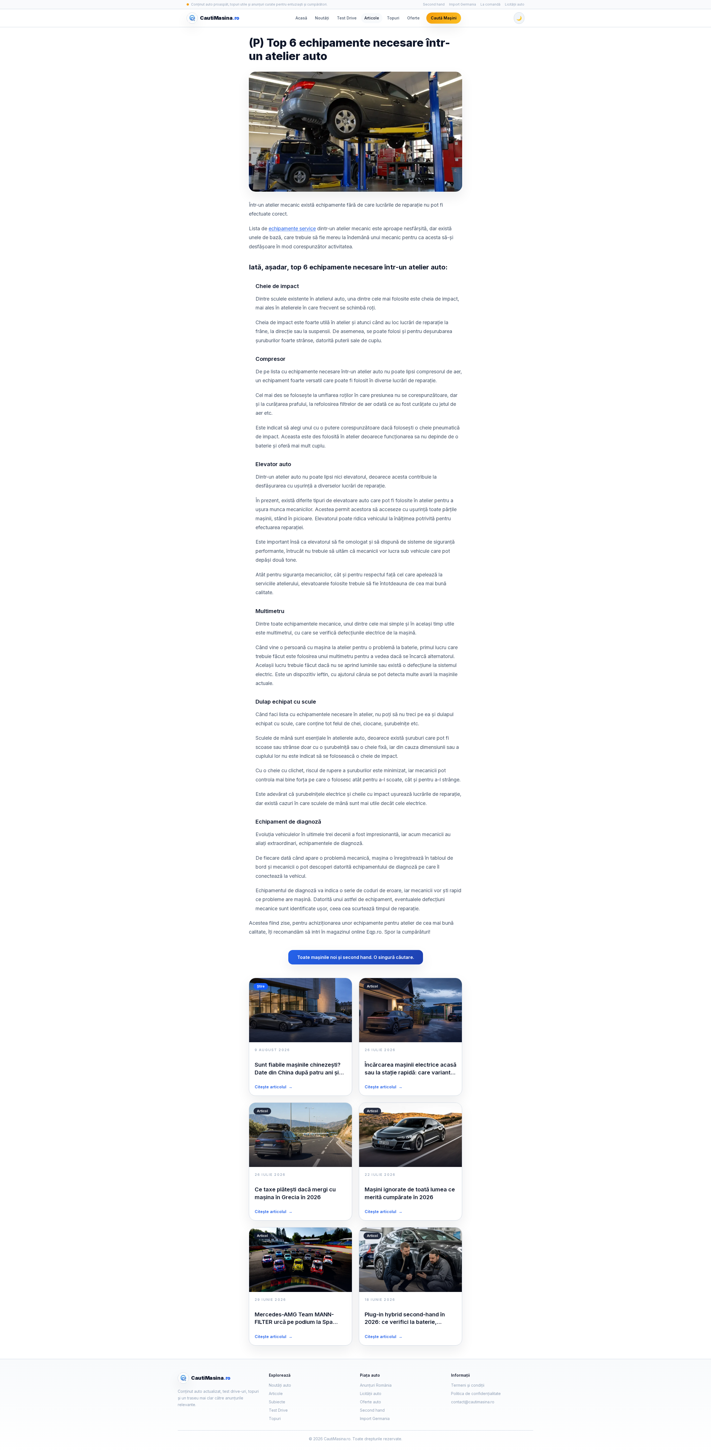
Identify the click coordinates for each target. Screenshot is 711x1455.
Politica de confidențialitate (476, 1393)
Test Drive (347, 18)
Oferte (413, 18)
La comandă (490, 4)
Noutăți (322, 18)
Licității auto (514, 4)
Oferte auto (370, 1401)
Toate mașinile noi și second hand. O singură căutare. (355, 957)
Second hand (434, 4)
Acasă (301, 18)
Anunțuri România (376, 1385)
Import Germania (462, 4)
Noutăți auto (280, 1385)
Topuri (393, 18)
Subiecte (277, 1401)
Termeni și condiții (467, 1385)
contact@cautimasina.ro (472, 1401)
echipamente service (292, 228)
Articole (371, 18)
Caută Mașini (444, 18)
